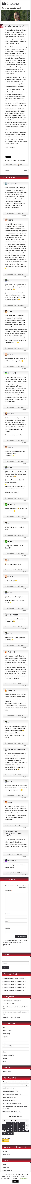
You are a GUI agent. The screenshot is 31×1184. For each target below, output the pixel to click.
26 (23, 1131)
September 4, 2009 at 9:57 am (15, 274)
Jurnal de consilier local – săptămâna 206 (14, 987)
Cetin (3, 1040)
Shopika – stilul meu (8, 1055)
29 (8, 1133)
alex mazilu (13, 615)
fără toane (10, 4)
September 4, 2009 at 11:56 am (15, 627)
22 (8, 1131)
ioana (10, 220)
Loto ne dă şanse (15, 1017)
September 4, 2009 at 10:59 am (15, 498)
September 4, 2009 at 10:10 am (15, 366)
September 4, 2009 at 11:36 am (15, 553)
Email (7, 921)
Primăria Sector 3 (7, 1071)
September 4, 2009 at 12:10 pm (15, 645)
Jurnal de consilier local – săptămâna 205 (14, 990)
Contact (4, 1151)
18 (19, 1128)
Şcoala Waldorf (11, 1004)
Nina (21, 164)
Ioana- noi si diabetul (8, 1046)
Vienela (4, 1058)
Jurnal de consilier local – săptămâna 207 (14, 984)
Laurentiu (5, 1017)
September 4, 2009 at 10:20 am (15, 407)
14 (4, 1128)
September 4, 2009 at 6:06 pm (15, 775)
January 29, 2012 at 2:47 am (14, 873)
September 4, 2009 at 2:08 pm (15, 743)
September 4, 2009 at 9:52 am (15, 213)
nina (10, 280)
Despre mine (6, 1154)
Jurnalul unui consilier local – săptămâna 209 (15, 978)
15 (8, 1128)
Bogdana (5, 1037)
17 (15, 1128)
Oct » (8, 1138)
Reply (24, 215)
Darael (11, 414)
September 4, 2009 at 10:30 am (15, 440)
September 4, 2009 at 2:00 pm (15, 684)
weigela (11, 652)
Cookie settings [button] (23, 1178)
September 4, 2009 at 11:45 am (15, 608)
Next (25, 171)
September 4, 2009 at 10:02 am (15, 305)
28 (4, 1133)
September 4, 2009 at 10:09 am (15, 348)
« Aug (4, 1138)
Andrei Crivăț (6, 1034)
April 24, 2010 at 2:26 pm (13, 825)
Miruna (4, 1052)
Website (7, 928)
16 (11, 1128)
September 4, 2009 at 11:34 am (15, 535)
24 (15, 1131)
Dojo (3, 1043)
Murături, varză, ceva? (14, 26)
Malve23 (12, 373)
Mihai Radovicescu (16, 749)
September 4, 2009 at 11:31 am (15, 516)
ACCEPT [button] (15, 1181)
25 (19, 1131)
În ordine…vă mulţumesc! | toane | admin (15, 834)
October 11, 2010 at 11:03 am (14, 854)
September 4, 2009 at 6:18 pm (15, 795)
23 (11, 1131)
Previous (7, 171)
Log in (4, 1164)
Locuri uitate (17, 1001)
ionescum (12, 183)
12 (23, 1125)
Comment (8, 891)
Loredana (5, 1049)
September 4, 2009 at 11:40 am (15, 570)
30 (11, 1133)
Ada (10, 311)
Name (7, 914)
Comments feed (7, 1171)
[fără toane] (15, 16)
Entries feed (5, 1167)
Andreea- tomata (7, 1030)
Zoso (4, 1061)
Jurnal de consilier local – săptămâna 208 (14, 981)
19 (23, 1128)
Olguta (11, 802)
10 (15, 1125)
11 (19, 1125)
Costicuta (12, 861)
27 (27, 1131)
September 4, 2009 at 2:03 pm (15, 715)
